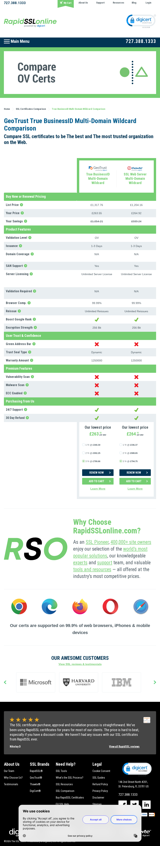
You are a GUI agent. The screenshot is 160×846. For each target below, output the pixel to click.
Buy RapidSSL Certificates (70, 797)
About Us (83, 2)
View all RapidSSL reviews (124, 746)
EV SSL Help (62, 804)
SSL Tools (61, 771)
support (104, 562)
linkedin (146, 804)
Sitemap (97, 804)
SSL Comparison (65, 790)
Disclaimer (98, 797)
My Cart (67, 3)
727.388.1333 (15, 3)
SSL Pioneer (97, 542)
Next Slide (155, 682)
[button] (136, 769)
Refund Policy (100, 784)
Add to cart (96, 481)
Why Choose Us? (13, 777)
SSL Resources (64, 784)
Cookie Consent (101, 771)
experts (80, 562)
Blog (134, 2)
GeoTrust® (36, 777)
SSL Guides (98, 777)
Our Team (9, 771)
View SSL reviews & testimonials (80, 664)
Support (100, 2)
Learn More (97, 488)
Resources (118, 2)
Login (148, 2)
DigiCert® (35, 790)
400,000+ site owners (131, 542)
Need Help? (66, 764)
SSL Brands (39, 764)
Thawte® (35, 784)
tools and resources (92, 569)
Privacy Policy (100, 790)
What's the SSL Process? (69, 777)
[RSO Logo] (30, 22)
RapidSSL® (36, 771)
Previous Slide (5, 682)
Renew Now (96, 472)
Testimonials (11, 784)
